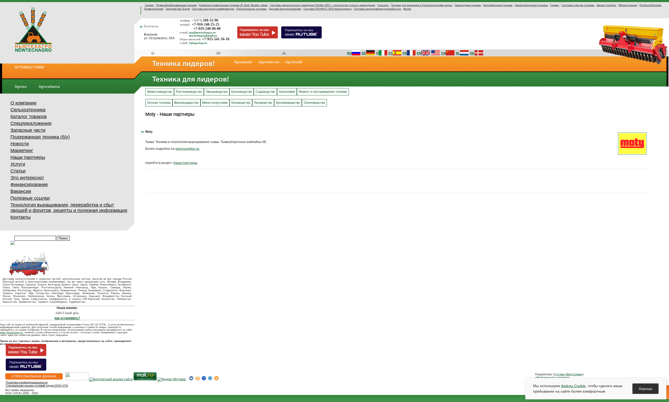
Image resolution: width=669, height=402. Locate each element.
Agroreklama (49, 86)
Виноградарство (186, 103)
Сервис (554, 5)
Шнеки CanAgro (606, 5)
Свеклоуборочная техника (531, 5)
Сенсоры (383, 5)
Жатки (407, 8)
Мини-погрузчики (215, 103)
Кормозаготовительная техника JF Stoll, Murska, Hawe (233, 5)
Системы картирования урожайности (377, 8)
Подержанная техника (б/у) (40, 137)
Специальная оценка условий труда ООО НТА (37, 385)
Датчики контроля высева (285, 8)
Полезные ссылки (30, 198)
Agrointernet (269, 62)
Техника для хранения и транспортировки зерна (421, 5)
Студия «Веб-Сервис (569, 374)
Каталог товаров (28, 116)
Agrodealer (243, 62)
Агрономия (287, 92)
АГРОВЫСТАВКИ (29, 67)
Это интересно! (27, 177)
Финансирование (29, 184)
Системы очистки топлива (578, 5)
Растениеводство (189, 92)
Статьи (18, 171)
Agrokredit (293, 62)
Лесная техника (159, 103)
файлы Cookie (573, 386)
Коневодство (240, 103)
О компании (23, 103)
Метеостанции (628, 5)
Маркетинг (21, 150)
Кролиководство (288, 103)
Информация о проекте (552, 377)
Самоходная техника (467, 5)
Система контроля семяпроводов (213, 8)
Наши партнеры (27, 157)
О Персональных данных (33, 376)
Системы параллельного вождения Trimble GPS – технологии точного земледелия (322, 5)
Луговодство (263, 103)
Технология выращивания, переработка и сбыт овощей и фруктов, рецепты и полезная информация (68, 207)
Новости (19, 143)
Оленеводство (314, 103)
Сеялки (149, 5)
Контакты (20, 217)
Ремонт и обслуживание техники (323, 92)
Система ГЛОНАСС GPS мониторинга (327, 8)
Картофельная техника (497, 5)
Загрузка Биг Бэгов (178, 8)
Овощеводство (217, 92)
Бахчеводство (241, 92)
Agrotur (21, 86)
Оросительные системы (251, 8)
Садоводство (265, 92)
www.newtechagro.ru (11, 332)
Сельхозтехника (27, 109)
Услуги (17, 164)
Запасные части (27, 130)
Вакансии (20, 191)
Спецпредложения (30, 123)
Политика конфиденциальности (27, 382)
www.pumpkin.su (187, 149)
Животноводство (159, 92)
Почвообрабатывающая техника (176, 5)
